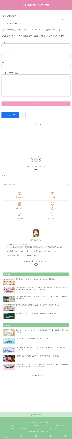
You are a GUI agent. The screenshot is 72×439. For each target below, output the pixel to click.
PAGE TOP (36, 415)
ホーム (12, 425)
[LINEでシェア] (36, 160)
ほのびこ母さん (36, 240)
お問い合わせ (59, 425)
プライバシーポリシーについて (18, 428)
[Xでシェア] (32, 160)
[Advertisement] (36, 139)
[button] (39, 160)
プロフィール (36, 425)
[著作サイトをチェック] (36, 169)
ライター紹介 (54, 428)
